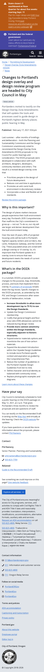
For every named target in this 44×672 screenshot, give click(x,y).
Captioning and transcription (15, 613)
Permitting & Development (22, 62)
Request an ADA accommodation (17, 520)
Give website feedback (18, 482)
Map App (22, 416)
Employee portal (9, 634)
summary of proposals (21, 286)
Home (4, 62)
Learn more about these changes (17, 384)
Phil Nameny (15, 433)
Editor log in (7, 639)
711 (29, 523)
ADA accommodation (11, 608)
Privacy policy (8, 617)
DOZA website (29, 419)
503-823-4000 (8, 523)
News (7, 70)
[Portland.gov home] (11, 54)
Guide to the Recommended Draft (17, 469)
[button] (32, 54)
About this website (10, 629)
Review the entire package (14, 200)
